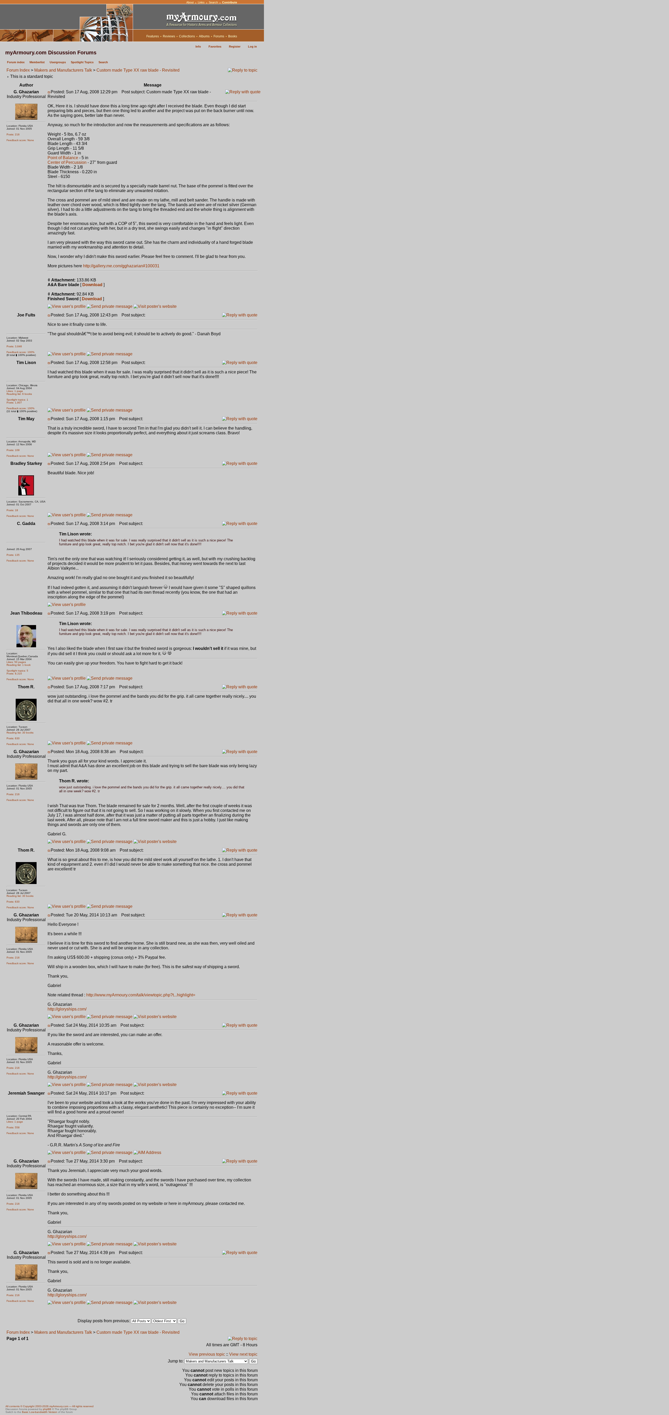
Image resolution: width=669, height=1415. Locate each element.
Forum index (16, 62)
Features (153, 36)
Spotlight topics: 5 (17, 670)
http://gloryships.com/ (67, 1009)
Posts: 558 (13, 1127)
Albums (204, 36)
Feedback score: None (20, 140)
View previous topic (207, 1354)
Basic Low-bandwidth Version (39, 1412)
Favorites (215, 46)
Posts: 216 (13, 134)
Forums (219, 36)
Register (234, 46)
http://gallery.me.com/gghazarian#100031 (121, 266)
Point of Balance (63, 157)
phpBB (47, 1409)
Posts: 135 (13, 554)
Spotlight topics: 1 (17, 399)
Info (198, 46)
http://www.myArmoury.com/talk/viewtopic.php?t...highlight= (140, 995)
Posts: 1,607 (14, 402)
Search (213, 2)
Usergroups (58, 62)
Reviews (169, 36)
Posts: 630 (13, 738)
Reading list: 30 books (20, 732)
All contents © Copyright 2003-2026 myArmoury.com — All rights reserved (49, 1406)
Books (232, 36)
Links (201, 2)
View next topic (243, 1354)
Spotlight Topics (82, 62)
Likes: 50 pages (16, 662)
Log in (252, 46)
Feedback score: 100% (20, 352)
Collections (187, 36)
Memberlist (37, 62)
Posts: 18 (12, 510)
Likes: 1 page (15, 391)
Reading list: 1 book (19, 664)
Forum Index (18, 70)
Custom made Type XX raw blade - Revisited (138, 70)
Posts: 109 (13, 450)
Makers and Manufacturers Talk (63, 70)
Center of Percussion (67, 162)
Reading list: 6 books (19, 393)
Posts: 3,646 (14, 346)
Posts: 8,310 (14, 673)
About (190, 2)
